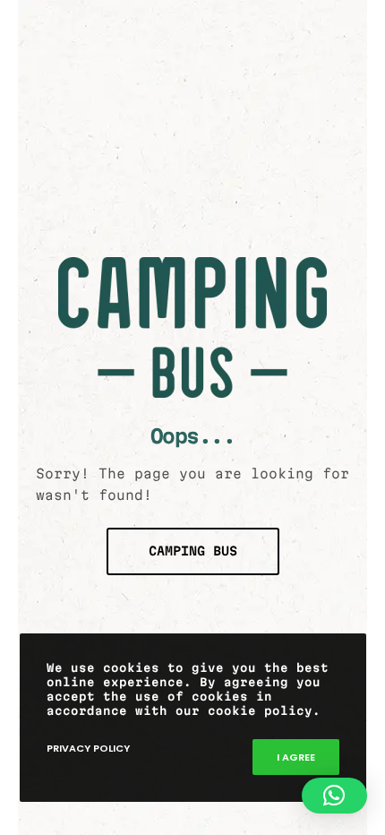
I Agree (296, 757)
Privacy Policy (88, 748)
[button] (334, 795)
